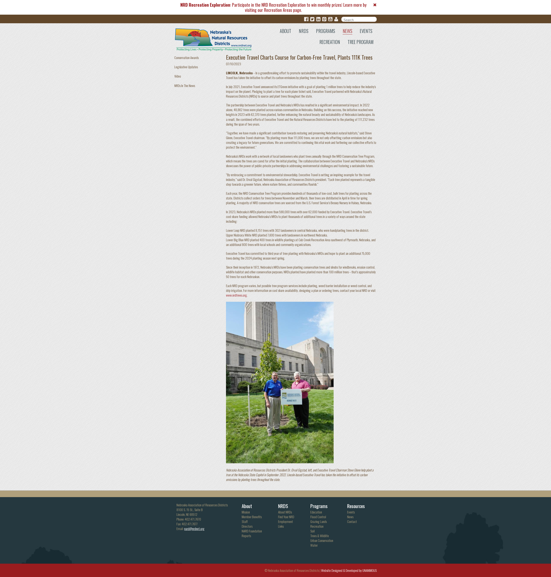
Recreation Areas (278, 10)
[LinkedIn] (318, 19)
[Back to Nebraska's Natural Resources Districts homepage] (213, 38)
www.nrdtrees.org (236, 295)
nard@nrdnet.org (194, 528)
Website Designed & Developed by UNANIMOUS (349, 570)
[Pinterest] (324, 19)
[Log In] (336, 19)
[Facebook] (306, 19)
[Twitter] (312, 19)
